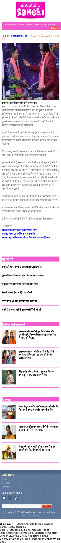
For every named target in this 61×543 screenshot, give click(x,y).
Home (6, 24)
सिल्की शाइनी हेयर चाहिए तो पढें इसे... (18, 292)
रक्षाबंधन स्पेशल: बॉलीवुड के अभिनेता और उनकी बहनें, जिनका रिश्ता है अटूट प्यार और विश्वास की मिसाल (37, 334)
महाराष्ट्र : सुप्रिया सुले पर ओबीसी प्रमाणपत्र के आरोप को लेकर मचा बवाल (38, 428)
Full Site (36, 515)
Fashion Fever (17, 24)
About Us (6, 483)
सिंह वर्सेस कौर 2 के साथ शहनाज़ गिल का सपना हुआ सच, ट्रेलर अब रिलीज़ (36, 373)
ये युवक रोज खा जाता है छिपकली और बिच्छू (20, 283)
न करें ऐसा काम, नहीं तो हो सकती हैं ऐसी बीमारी (21, 309)
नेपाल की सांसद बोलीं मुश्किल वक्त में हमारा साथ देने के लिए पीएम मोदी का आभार (37, 448)
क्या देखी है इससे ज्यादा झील (22, 266)
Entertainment (19, 35)
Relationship (40, 24)
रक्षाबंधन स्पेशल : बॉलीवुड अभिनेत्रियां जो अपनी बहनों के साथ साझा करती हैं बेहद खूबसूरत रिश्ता (36, 354)
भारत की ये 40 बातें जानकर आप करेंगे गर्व (19, 300)
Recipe (51, 24)
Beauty (29, 24)
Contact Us (7, 486)
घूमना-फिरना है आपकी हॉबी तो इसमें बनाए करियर (23, 275)
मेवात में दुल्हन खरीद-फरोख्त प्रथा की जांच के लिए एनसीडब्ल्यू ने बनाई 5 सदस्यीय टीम (38, 408)
